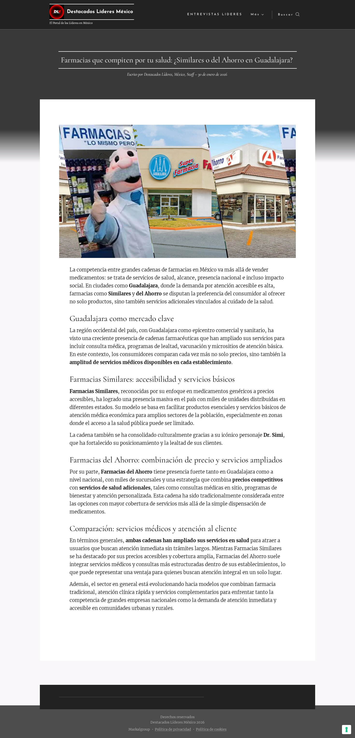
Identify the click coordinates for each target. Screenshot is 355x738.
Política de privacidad (173, 729)
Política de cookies (211, 729)
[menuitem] (215, 14)
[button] (288, 15)
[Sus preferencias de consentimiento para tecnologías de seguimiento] (346, 729)
